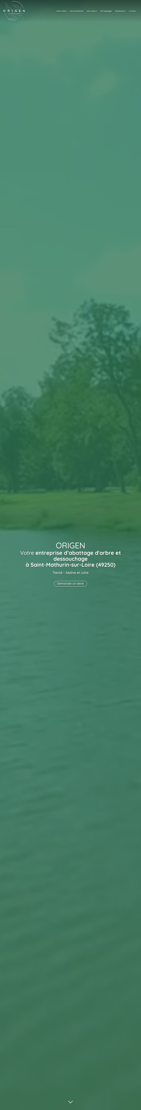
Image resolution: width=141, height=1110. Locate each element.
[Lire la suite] (70, 1100)
